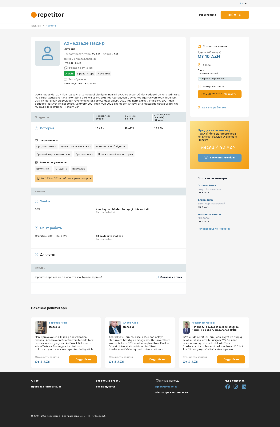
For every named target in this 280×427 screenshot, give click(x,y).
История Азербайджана (111, 146)
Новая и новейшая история (115, 154)
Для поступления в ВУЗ (76, 146)
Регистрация (207, 15)
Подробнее (83, 359)
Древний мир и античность (53, 154)
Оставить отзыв (171, 277)
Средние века (84, 154)
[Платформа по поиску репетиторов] (48, 15)
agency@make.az (166, 386)
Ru (246, 3)
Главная (36, 25)
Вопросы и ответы (108, 380)
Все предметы (105, 386)
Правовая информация (46, 386)
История (51, 25)
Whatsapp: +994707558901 (172, 392)
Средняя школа (46, 146)
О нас (34, 380)
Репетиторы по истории (214, 229)
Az (241, 3)
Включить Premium (222, 157)
